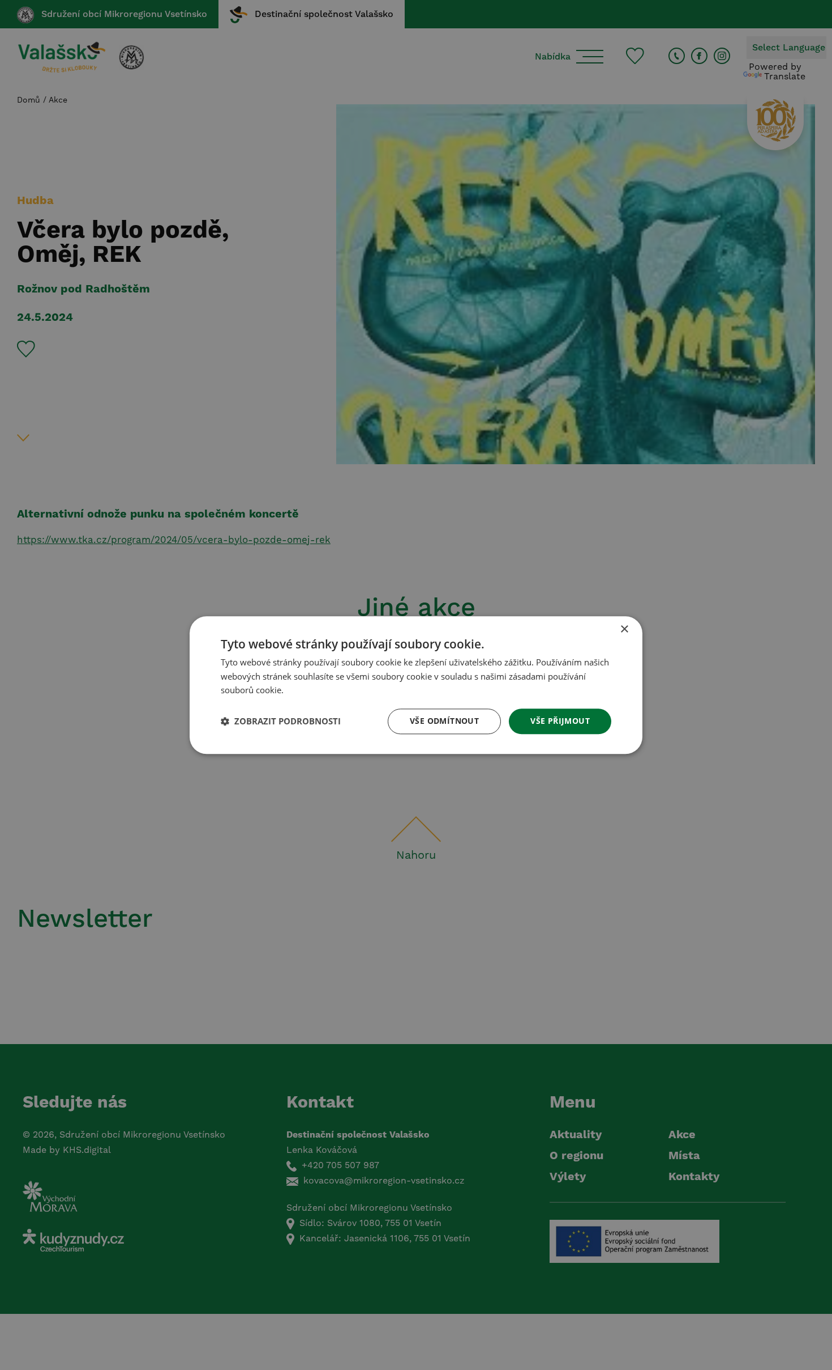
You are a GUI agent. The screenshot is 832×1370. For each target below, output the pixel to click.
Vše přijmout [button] (560, 720)
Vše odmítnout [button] (444, 720)
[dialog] (416, 685)
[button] (281, 721)
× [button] (624, 629)
